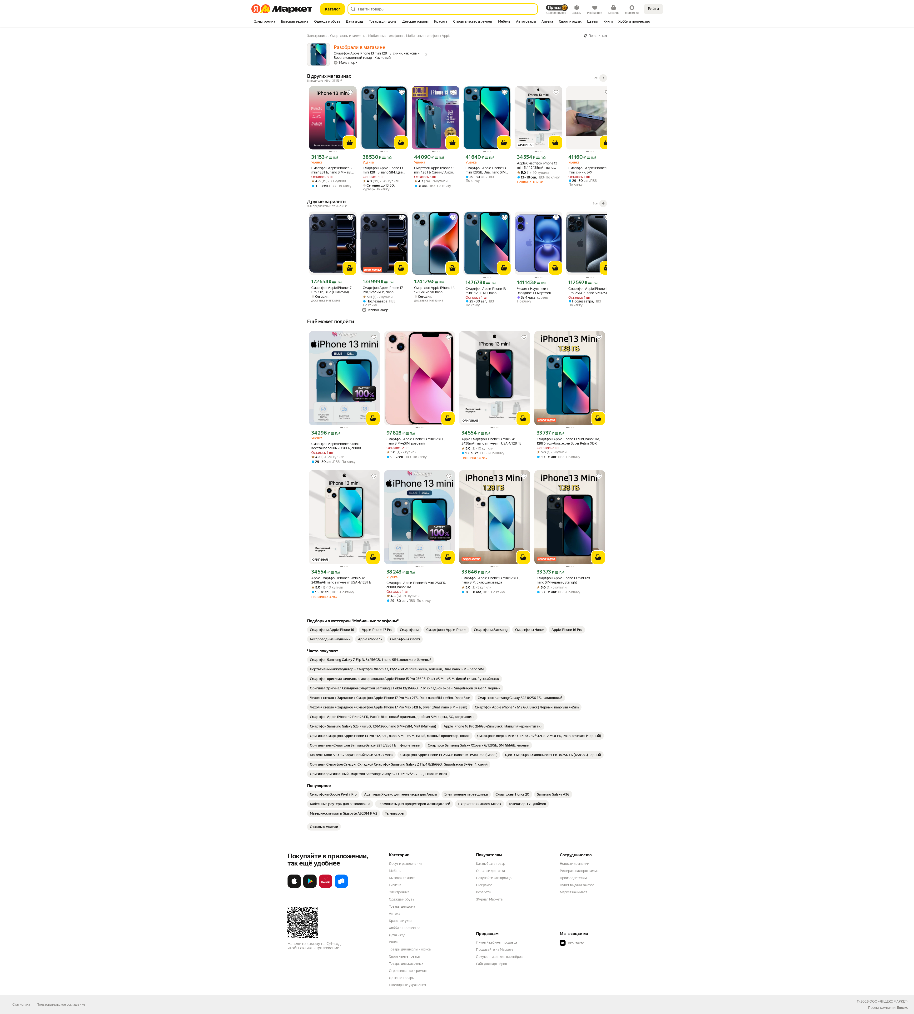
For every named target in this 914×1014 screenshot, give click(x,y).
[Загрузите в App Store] (294, 887)
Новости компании (574, 864)
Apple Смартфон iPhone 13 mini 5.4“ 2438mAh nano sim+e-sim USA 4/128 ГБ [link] (537, 165)
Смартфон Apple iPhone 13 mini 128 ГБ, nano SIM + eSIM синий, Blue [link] (332, 170)
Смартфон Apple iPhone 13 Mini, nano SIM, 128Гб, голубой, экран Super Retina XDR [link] (568, 441)
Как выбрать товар (490, 864)
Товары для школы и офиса (410, 949)
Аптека (394, 913)
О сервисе (484, 885)
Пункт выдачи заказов (577, 885)
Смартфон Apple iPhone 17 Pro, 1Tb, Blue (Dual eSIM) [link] (331, 290)
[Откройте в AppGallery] (325, 887)
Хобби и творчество (404, 928)
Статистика (21, 1004)
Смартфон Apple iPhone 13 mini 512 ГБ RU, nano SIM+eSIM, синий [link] (486, 291)
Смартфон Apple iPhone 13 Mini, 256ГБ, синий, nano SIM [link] (416, 585)
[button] (593, 943)
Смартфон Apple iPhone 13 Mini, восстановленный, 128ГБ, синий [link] (336, 446)
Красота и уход (400, 921)
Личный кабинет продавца (496, 942)
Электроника (399, 892)
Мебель (395, 871)
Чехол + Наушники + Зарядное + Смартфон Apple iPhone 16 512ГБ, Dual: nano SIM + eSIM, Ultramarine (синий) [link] (538, 291)
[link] (332, 629)
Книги (393, 942)
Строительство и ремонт (408, 971)
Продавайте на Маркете (494, 949)
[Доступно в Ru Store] (341, 887)
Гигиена (395, 885)
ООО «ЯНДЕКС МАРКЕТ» (888, 1001)
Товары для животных (406, 963)
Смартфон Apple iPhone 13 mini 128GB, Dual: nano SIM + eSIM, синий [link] (487, 170)
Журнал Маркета (489, 899)
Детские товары (401, 978)
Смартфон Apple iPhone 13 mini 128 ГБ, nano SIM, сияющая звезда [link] (491, 580)
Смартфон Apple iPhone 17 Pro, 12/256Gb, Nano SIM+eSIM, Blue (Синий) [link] (383, 290)
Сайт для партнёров (491, 964)
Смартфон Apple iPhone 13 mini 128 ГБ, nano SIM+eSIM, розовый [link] (416, 441)
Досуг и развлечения (405, 864)
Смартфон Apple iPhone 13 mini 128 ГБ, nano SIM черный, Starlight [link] (566, 580)
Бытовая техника (402, 878)
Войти (653, 9)
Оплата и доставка (490, 871)
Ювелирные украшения (407, 985)
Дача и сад (397, 935)
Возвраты (483, 892)
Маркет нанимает (573, 892)
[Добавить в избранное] (350, 92)
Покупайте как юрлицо (494, 878)
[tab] (264, 22)
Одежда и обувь (401, 899)
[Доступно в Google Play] (310, 887)
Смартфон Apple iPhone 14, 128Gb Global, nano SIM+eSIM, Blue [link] (434, 290)
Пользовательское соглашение (61, 1004)
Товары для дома (402, 906)
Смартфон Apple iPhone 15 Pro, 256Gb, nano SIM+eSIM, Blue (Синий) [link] (589, 291)
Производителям (573, 878)
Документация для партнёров (499, 957)
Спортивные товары (405, 956)
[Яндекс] (902, 1007)
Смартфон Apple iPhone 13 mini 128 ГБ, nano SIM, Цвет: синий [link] (384, 170)
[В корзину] (350, 142)
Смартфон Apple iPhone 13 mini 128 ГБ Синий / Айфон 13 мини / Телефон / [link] (434, 170)
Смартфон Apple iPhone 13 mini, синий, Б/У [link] (588, 170)
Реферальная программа (579, 871)
